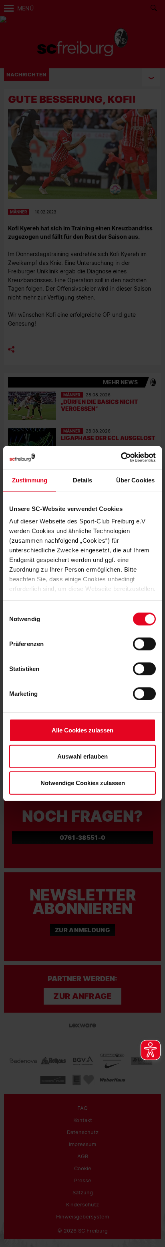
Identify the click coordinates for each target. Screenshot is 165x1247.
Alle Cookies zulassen (82, 729)
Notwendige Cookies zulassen (82, 782)
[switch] (144, 643)
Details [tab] (83, 479)
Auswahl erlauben (82, 756)
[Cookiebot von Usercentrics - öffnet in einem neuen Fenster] (121, 457)
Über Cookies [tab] (135, 479)
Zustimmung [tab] (30, 479)
